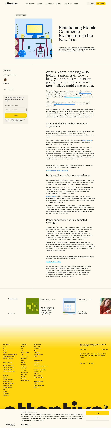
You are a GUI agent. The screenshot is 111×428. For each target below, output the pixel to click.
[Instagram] (84, 364)
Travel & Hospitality (7, 385)
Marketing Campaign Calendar (41, 366)
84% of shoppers (51, 196)
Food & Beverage (7, 381)
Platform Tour (37, 387)
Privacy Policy (27, 420)
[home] (14, 3)
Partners (5, 391)
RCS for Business (25, 352)
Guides (35, 356)
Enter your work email (11, 105)
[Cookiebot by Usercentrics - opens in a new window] (10, 425)
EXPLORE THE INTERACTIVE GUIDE (57, 170)
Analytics (23, 376)
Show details (25, 424)
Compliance (23, 378)
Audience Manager (25, 380)
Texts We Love (37, 364)
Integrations (23, 370)
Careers (5, 350)
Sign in (93, 3)
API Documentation (38, 377)
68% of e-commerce (85, 93)
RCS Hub (36, 383)
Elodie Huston (6, 83)
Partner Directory (38, 375)
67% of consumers (87, 140)
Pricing (76, 3)
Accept (97, 413)
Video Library (37, 352)
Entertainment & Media (8, 383)
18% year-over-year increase (72, 97)
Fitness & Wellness (7, 387)
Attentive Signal (24, 372)
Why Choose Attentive (8, 365)
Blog (35, 350)
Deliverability (24, 374)
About (4, 346)
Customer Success (38, 371)
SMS (22, 348)
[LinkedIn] (81, 364)
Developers (6, 393)
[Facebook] (89, 364)
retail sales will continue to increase (64, 104)
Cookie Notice (39, 420)
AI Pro (22, 360)
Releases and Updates (39, 385)
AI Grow (23, 362)
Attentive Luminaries (8, 358)
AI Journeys (23, 364)
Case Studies (37, 362)
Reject (97, 418)
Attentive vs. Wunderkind (9, 371)
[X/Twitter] (87, 364)
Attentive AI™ (24, 358)
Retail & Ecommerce (8, 379)
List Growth (23, 368)
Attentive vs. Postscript (8, 367)
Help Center (36, 373)
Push (22, 354)
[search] (88, 3)
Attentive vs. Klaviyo (7, 369)
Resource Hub (37, 348)
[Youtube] (92, 364)
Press (4, 348)
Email (22, 350)
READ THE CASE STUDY (53, 262)
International (6, 395)
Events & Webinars (38, 354)
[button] (30, 3)
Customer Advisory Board (9, 356)
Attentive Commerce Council (10, 354)
